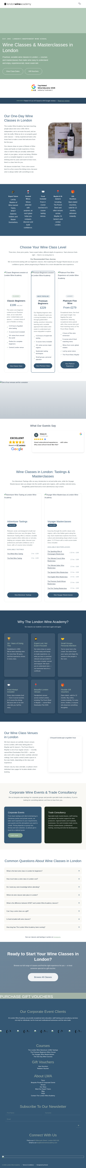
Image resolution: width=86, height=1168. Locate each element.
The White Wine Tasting (15, 554)
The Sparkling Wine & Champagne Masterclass (56, 553)
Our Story (43, 1087)
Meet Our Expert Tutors (43, 1089)
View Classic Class (16, 366)
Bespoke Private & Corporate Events (43, 1082)
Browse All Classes (43, 977)
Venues (43, 1085)
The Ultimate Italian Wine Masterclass (56, 566)
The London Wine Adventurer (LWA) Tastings (43, 1050)
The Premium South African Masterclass (57, 582)
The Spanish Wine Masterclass (58, 572)
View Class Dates (13, 71)
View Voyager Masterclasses (63, 595)
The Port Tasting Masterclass (57, 588)
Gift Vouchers (33, 71)
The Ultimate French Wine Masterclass (56, 559)
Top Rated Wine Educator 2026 (46, 86)
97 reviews (21, 445)
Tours (43, 1080)
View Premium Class (43, 366)
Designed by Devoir (42, 1165)
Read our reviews (64, 101)
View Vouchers (43, 1066)
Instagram (57, 937)
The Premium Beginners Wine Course (43, 1052)
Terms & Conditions (28, 1165)
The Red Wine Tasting (14, 558)
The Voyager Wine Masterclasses (43, 1054)
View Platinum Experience (70, 365)
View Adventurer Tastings (23, 595)
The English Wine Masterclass (58, 577)
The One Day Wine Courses (43, 1056)
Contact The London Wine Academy (43, 1095)
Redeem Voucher (43, 1068)
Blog (43, 1091)
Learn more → (15, 835)
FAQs (43, 1093)
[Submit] (78, 1125)
